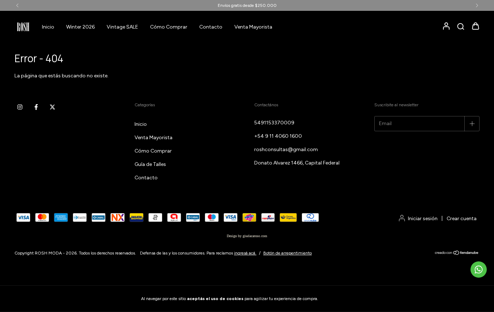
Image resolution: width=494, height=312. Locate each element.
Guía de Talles (150, 164)
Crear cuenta (462, 218)
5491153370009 (274, 123)
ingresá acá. (245, 253)
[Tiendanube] (457, 253)
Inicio (48, 27)
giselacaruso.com (255, 236)
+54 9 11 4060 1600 (278, 136)
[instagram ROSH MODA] (19, 107)
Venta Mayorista (253, 27)
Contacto (210, 27)
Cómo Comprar (168, 27)
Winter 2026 (80, 27)
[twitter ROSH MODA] (52, 107)
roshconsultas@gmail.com (286, 149)
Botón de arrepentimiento (287, 253)
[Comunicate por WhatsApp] (478, 269)
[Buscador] (460, 27)
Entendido (339, 298)
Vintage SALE (122, 27)
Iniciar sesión (423, 218)
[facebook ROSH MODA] (36, 107)
